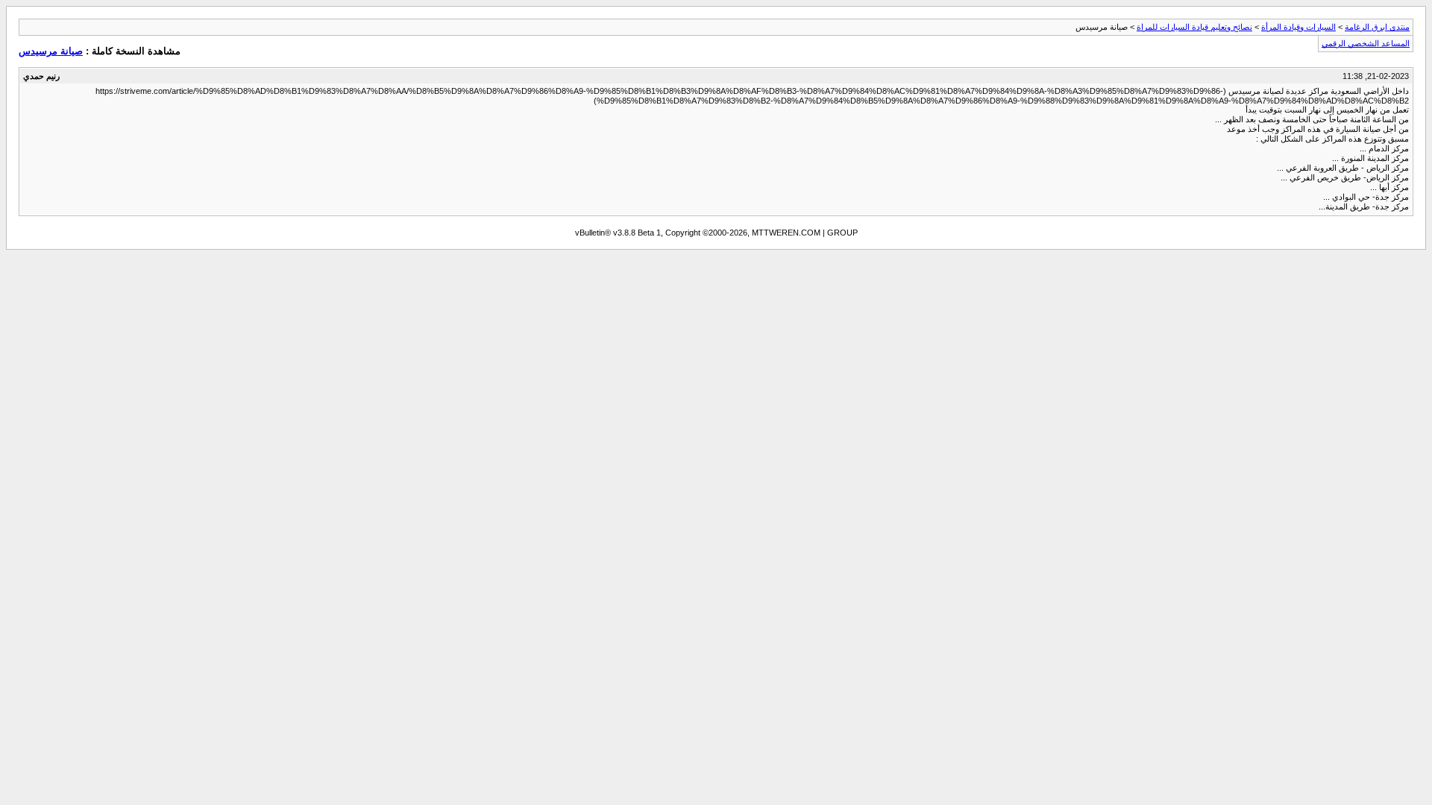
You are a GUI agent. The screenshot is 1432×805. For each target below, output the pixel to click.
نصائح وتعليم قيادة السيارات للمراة (1194, 26)
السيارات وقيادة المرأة (1298, 26)
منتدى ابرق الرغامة (1377, 26)
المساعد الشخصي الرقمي (1366, 43)
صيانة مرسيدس (51, 51)
